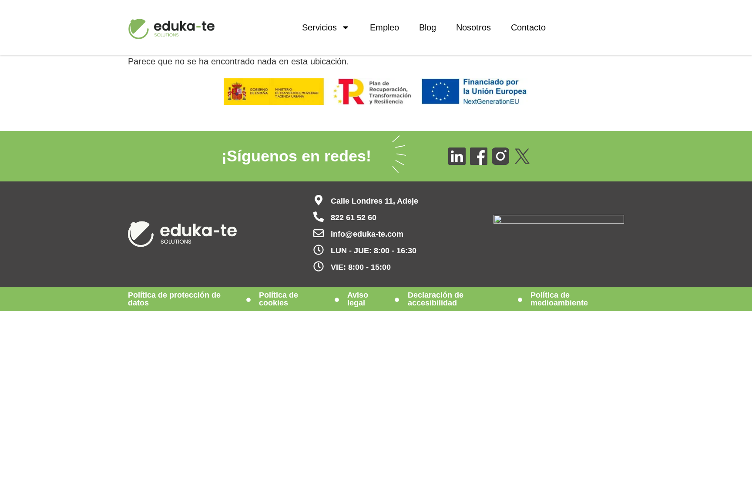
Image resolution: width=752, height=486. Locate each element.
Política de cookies (278, 299)
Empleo (384, 27)
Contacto (528, 27)
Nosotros (473, 27)
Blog (427, 27)
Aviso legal (357, 299)
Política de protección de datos (174, 299)
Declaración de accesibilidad (435, 299)
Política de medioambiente (559, 299)
